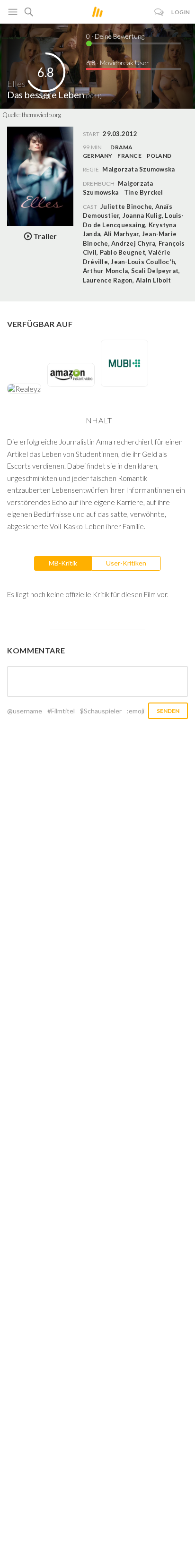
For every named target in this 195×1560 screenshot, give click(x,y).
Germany (98, 155)
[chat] (159, 12)
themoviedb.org (41, 115)
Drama (121, 147)
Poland (159, 155)
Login (180, 12)
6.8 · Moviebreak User (117, 63)
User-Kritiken (126, 563)
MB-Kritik (63, 563)
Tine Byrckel (143, 192)
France (129, 155)
